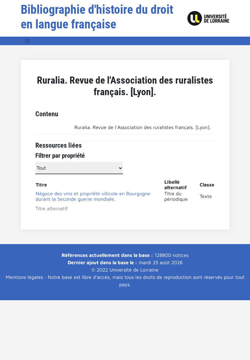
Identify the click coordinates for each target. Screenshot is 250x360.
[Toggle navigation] (27, 41)
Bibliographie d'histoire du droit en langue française (97, 16)
